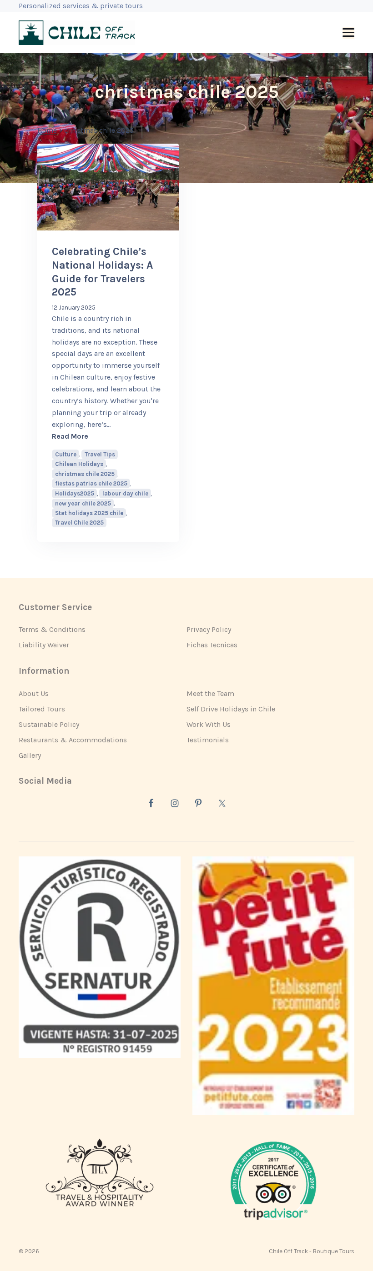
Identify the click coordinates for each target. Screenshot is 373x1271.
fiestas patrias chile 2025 (91, 483)
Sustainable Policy (49, 724)
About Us (34, 693)
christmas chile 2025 (85, 473)
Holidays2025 (74, 493)
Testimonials (207, 740)
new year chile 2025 (83, 503)
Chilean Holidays (79, 463)
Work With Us (208, 724)
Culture (65, 454)
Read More (108, 435)
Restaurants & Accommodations (73, 740)
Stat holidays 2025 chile (89, 513)
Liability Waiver (44, 645)
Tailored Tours (42, 709)
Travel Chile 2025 (79, 522)
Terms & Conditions (52, 629)
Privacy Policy (208, 629)
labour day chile (125, 493)
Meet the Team (210, 693)
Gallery (30, 755)
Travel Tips (100, 454)
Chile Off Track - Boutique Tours (311, 1251)
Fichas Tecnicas (211, 645)
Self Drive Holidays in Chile (230, 709)
